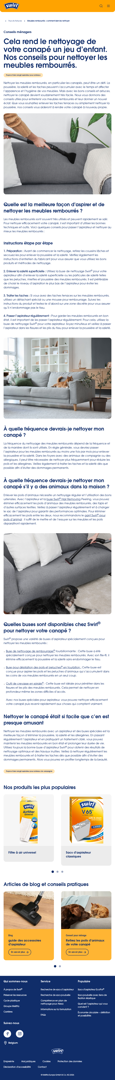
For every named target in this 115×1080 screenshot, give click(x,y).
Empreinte (9, 1062)
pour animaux (35, 75)
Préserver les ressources (15, 995)
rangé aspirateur (23, 75)
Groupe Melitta (11, 1006)
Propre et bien (11, 75)
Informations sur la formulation (56, 1010)
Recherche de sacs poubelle (55, 995)
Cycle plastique (12, 1001)
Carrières (8, 1012)
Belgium (13, 1043)
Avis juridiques (28, 1062)
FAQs (43, 1015)
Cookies (46, 1062)
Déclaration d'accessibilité (17, 1067)
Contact (42, 1067)
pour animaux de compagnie (41, 771)
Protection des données (70, 1062)
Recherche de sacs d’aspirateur (57, 990)
